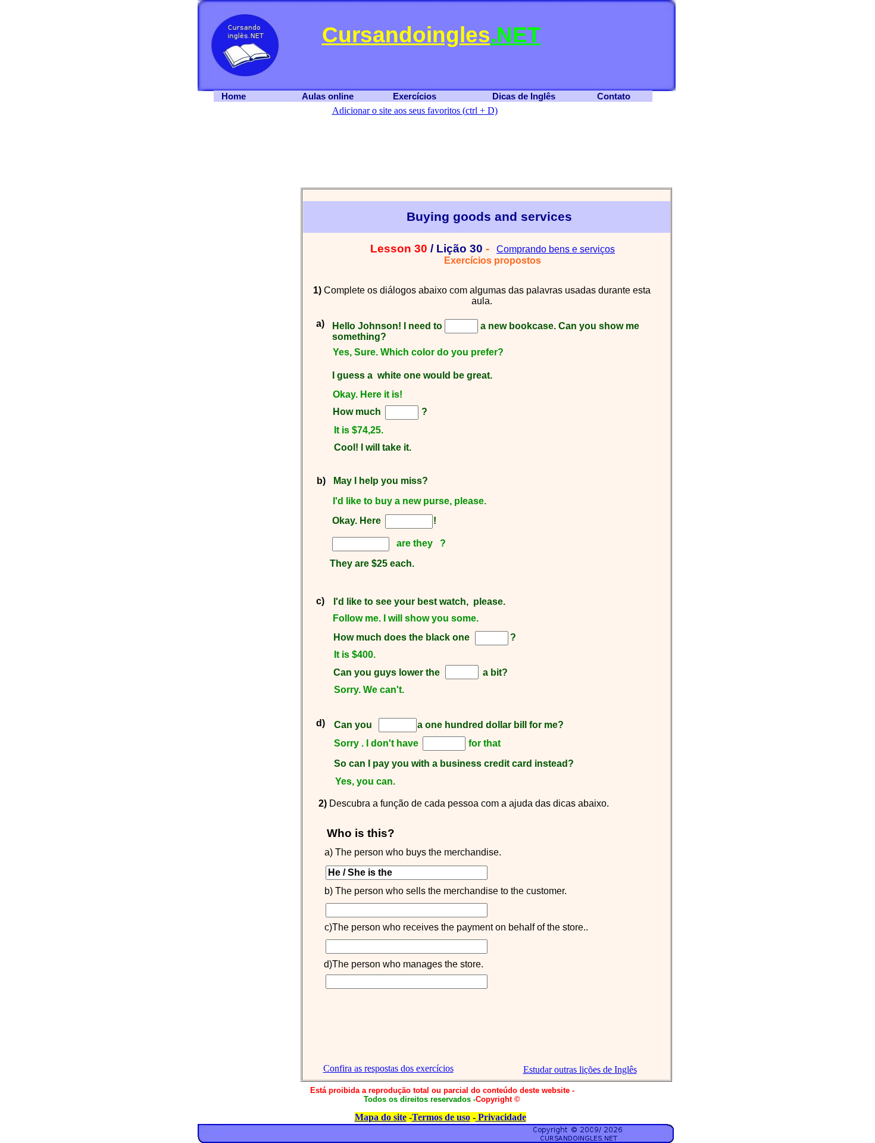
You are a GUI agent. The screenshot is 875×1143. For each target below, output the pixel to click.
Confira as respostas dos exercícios (388, 1068)
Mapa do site (381, 1117)
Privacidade (501, 1117)
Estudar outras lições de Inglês (580, 1069)
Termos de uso (441, 1117)
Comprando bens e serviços (555, 249)
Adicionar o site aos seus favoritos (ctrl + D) (415, 110)
